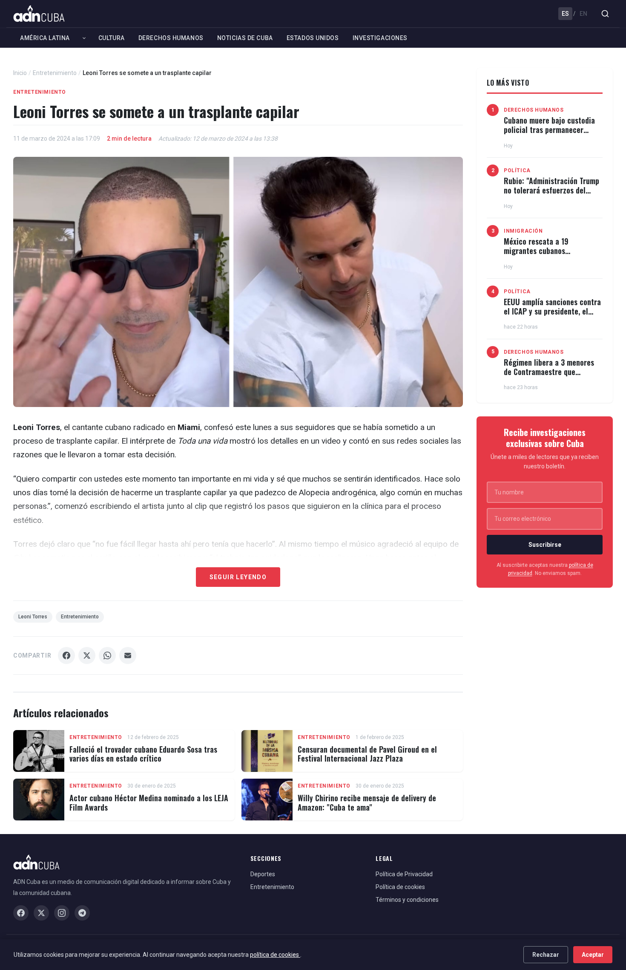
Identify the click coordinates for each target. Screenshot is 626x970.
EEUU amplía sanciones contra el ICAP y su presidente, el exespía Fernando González (552, 311)
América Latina (45, 38)
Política (517, 170)
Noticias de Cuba (245, 38)
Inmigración (523, 231)
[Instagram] (61, 913)
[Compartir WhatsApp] (107, 655)
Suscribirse (544, 544)
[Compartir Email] (127, 655)
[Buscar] (605, 13)
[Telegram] (82, 913)
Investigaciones (380, 38)
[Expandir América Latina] (84, 38)
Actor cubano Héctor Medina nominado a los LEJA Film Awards (148, 802)
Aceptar (593, 954)
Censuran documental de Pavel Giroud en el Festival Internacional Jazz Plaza (367, 754)
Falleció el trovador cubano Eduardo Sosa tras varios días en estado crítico (143, 754)
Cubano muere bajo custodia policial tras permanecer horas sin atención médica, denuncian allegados (549, 134)
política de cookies (275, 954)
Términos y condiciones (407, 899)
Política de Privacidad (404, 874)
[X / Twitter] (41, 913)
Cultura (111, 38)
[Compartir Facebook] (66, 655)
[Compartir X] (86, 655)
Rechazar (545, 954)
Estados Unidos (313, 38)
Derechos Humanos (171, 38)
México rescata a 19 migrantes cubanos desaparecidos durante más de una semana (553, 255)
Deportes (262, 874)
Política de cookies (400, 886)
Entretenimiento (55, 72)
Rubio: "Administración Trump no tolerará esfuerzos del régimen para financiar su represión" (551, 194)
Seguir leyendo (238, 577)
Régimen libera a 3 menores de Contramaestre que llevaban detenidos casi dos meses (549, 376)
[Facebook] (21, 913)
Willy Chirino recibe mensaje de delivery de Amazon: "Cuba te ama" (367, 802)
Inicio (20, 72)
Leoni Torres (32, 617)
